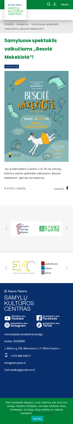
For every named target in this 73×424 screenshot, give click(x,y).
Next (67, 228)
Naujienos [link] (22, 24)
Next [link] (67, 268)
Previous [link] (6, 268)
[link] (55, 4)
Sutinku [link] (37, 418)
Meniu (65, 4)
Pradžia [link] (9, 24)
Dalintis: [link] (59, 189)
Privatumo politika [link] (43, 413)
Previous (6, 228)
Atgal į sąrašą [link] (14, 188)
